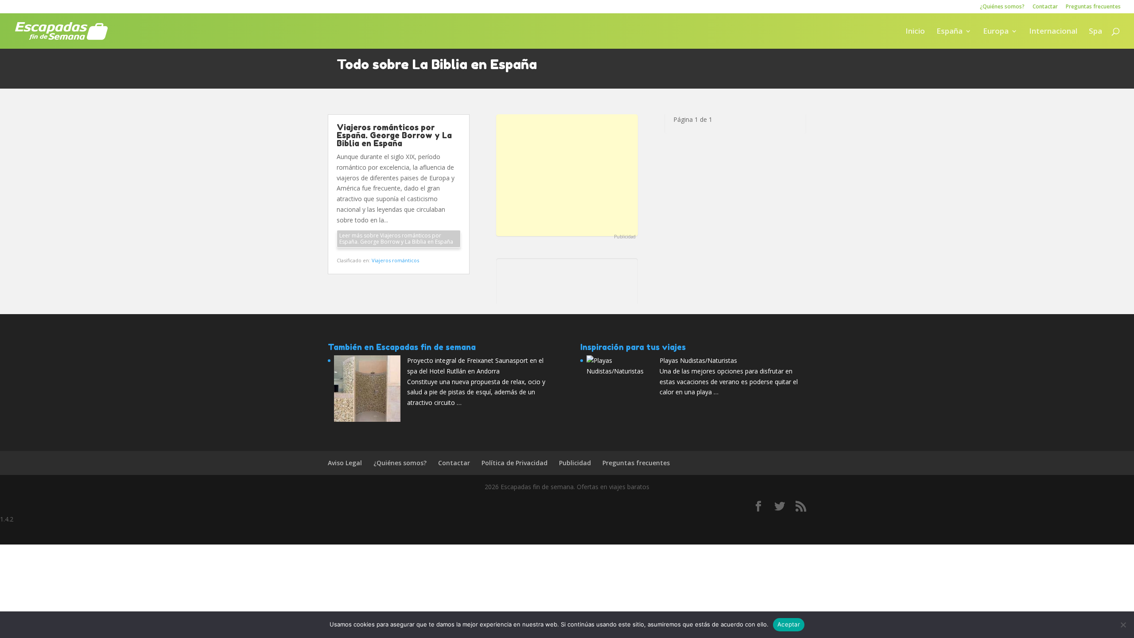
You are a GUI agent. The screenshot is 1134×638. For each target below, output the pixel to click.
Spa (1095, 32)
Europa (996, 32)
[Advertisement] (567, 174)
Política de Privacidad (515, 463)
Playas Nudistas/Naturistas (698, 360)
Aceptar (788, 624)
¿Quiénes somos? (1002, 7)
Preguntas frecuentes (1093, 7)
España (949, 32)
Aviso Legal (345, 463)
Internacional (1053, 32)
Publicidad (625, 236)
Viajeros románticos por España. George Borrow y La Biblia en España (394, 135)
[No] (1122, 624)
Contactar (1045, 7)
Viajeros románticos (395, 260)
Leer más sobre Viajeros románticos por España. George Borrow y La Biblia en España (396, 238)
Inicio (915, 32)
